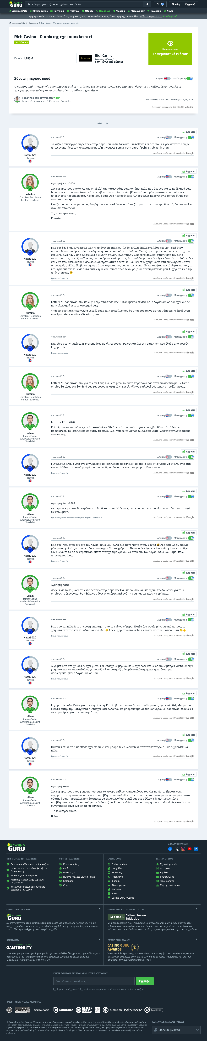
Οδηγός (89, 10)
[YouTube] (189, 849)
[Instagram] (183, 849)
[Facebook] (170, 849)
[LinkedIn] (196, 849)
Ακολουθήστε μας (178, 844)
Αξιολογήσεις (138, 10)
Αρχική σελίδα (19, 10)
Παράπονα (104, 10)
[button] (176, 1030)
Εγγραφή (144, 981)
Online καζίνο (40, 10)
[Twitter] (177, 849)
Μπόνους (74, 10)
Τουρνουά (156, 10)
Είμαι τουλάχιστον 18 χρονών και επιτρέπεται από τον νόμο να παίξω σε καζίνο (100, 989)
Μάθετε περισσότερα (151, 16)
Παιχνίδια (59, 10)
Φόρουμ (120, 10)
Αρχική (159, 78)
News (170, 10)
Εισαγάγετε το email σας (66, 978)
